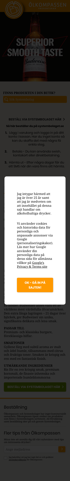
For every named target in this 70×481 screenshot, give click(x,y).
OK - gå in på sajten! (34, 285)
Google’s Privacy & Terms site (32, 265)
